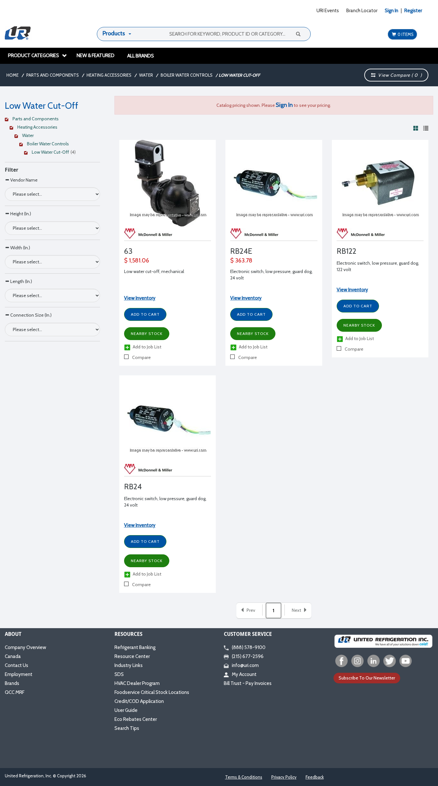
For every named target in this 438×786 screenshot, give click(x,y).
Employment (18, 674)
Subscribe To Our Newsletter (367, 678)
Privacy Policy (284, 777)
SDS (119, 674)
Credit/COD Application (139, 701)
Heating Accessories (109, 75)
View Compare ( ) (398, 75)
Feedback (315, 777)
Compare (141, 357)
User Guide (126, 710)
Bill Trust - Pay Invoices (248, 683)
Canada (13, 656)
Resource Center (132, 656)
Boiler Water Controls (187, 75)
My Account (244, 674)
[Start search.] (298, 33)
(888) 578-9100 (248, 647)
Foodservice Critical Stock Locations (151, 692)
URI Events (327, 10)
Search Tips (126, 728)
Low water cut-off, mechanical (154, 271)
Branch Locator (361, 10)
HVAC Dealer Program (137, 683)
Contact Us (16, 665)
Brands (12, 683)
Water (146, 75)
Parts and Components (52, 75)
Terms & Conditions (243, 777)
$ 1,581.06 (136, 260)
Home (12, 75)
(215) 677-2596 (248, 656)
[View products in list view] (425, 128)
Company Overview (25, 647)
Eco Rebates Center (135, 719)
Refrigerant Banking (135, 647)
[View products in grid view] (415, 128)
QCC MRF (14, 692)
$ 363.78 (241, 260)
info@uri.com (245, 665)
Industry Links (128, 665)
